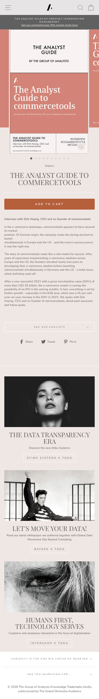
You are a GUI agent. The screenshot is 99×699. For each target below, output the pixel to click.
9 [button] (64, 159)
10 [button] (68, 159)
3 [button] (40, 159)
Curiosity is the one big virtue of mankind (49, 658)
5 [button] (48, 159)
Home (49, 166)
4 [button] (44, 159)
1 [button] (31, 158)
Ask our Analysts (49, 327)
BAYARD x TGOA (49, 549)
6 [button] (52, 159)
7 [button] (56, 159)
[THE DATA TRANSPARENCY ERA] (49, 401)
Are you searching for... (49, 674)
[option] (49, 22)
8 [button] (60, 159)
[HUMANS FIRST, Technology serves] (49, 586)
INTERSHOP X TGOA (49, 643)
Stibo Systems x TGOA (49, 458)
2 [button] (36, 159)
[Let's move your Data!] (49, 495)
